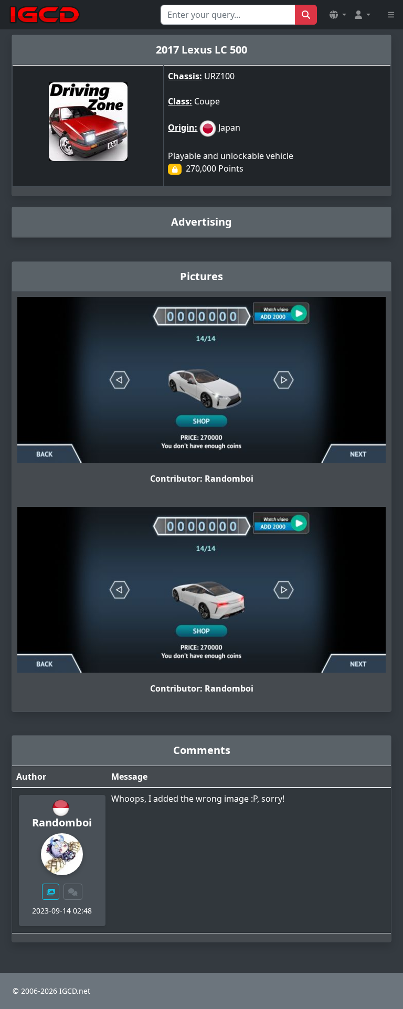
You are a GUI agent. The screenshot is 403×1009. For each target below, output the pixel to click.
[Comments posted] (72, 892)
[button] (338, 14)
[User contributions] (51, 892)
